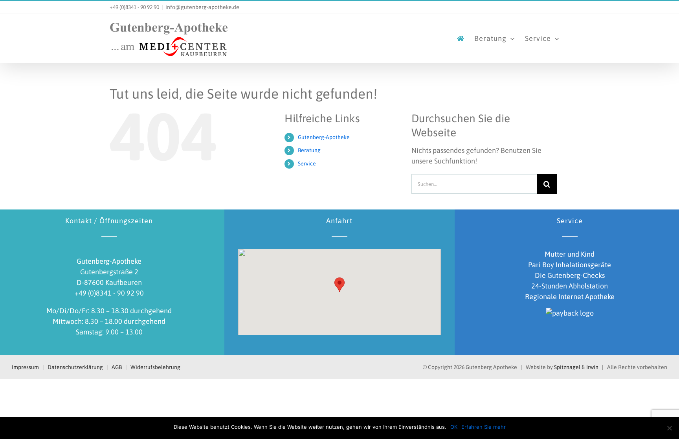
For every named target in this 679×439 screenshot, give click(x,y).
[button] (339, 284)
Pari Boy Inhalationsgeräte (569, 265)
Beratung (309, 150)
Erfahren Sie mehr (483, 427)
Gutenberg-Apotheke (324, 137)
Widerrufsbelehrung (155, 367)
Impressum (25, 367)
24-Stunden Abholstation (569, 286)
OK (453, 427)
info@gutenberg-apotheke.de (202, 7)
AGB (117, 367)
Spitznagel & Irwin (576, 367)
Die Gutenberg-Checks (570, 275)
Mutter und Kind (570, 254)
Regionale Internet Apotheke (570, 296)
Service (307, 163)
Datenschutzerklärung (75, 367)
